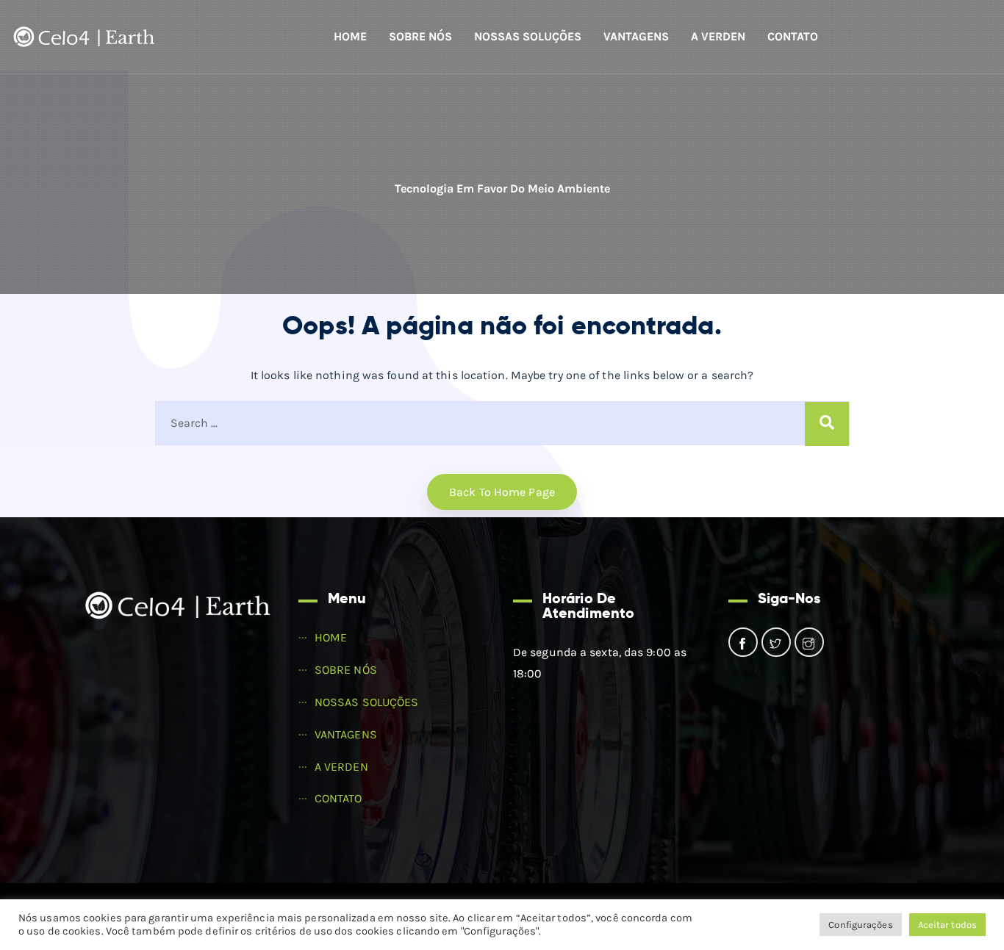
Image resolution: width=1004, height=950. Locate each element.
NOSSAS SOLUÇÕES (527, 36)
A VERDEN (718, 36)
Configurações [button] (860, 924)
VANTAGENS (636, 36)
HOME (350, 36)
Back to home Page (502, 492)
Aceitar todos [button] (947, 924)
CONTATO (792, 36)
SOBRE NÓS (420, 36)
